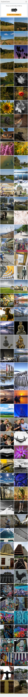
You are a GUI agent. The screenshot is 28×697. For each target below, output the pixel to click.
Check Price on (14, 14)
